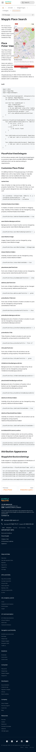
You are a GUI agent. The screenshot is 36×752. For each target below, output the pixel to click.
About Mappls (4, 703)
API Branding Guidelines (7, 541)
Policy (26, 747)
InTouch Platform (5, 620)
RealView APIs (4, 588)
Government (4, 659)
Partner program (5, 705)
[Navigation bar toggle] (2, 2)
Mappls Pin (4, 567)
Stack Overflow (5, 694)
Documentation (5, 685)
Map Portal (4, 564)
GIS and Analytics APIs (6, 590)
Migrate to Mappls (5, 689)
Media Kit (3, 728)
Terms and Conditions (6, 533)
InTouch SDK (4, 583)
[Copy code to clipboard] (32, 89)
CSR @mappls (4, 731)
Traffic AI (3, 645)
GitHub (3, 691)
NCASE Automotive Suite (7, 634)
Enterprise (3, 654)
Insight (3, 608)
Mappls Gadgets (5, 641)
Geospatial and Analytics (7, 604)
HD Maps (3, 569)
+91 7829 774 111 (11, 524)
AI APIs (3, 592)
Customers (4, 708)
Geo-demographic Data (7, 560)
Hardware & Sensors (6, 624)
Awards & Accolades (6, 726)
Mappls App (4, 638)
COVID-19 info (4, 687)
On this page (6, 15)
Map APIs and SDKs (6, 578)
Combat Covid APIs (6, 581)
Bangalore (8, 527)
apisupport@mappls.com (11, 520)
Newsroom (4, 724)
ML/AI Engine (4, 606)
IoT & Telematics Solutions (7, 618)
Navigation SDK (5, 643)
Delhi (3, 527)
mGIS (2, 601)
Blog (2, 710)
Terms (21, 747)
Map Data (3, 558)
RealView (3, 562)
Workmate (4, 622)
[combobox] (27, 2)
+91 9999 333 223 (26, 524)
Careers (3, 721)
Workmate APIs (5, 585)
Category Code (5, 539)
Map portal (4, 668)
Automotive (4, 657)
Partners (3, 719)
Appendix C (4, 543)
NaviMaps (3, 636)
